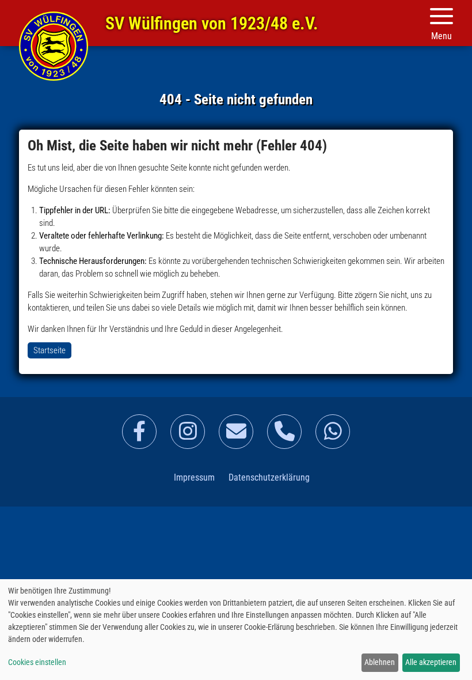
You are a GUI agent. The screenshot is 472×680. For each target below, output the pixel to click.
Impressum (194, 477)
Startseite (53, 46)
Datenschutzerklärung (269, 477)
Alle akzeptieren (430, 662)
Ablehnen (379, 662)
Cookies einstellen (37, 662)
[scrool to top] (446, 659)
